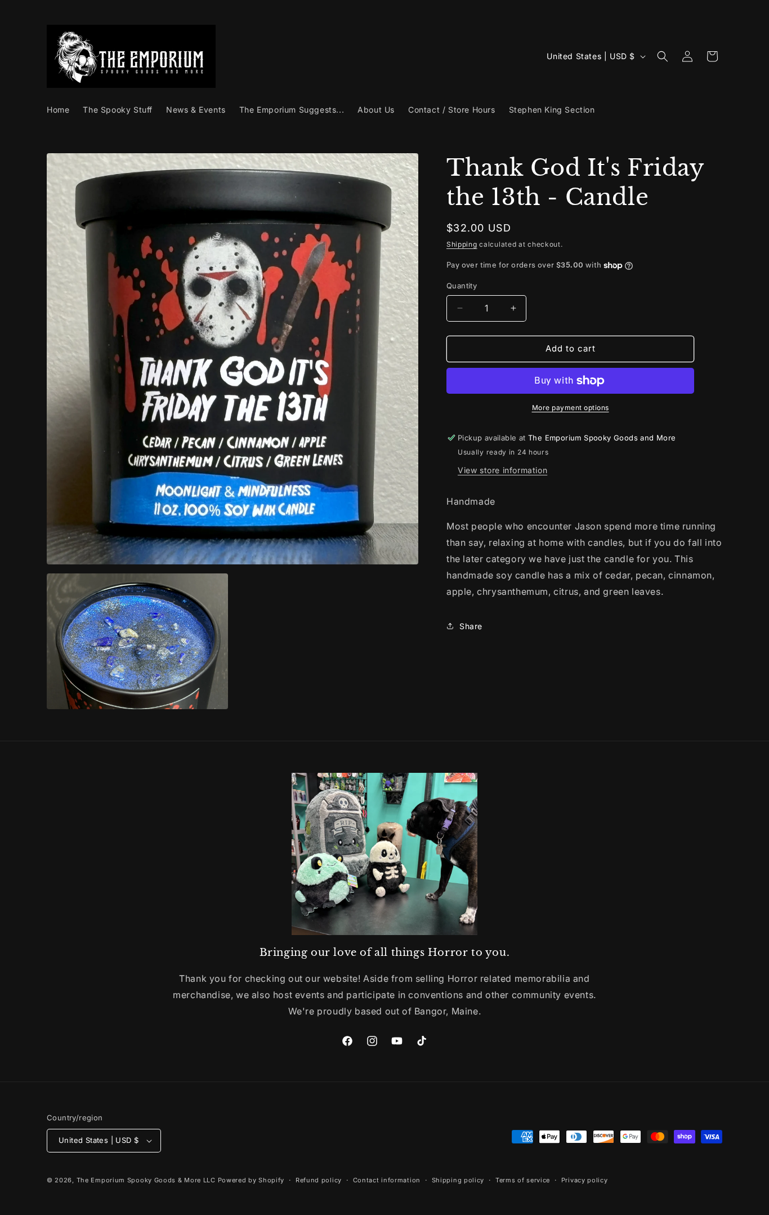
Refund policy (319, 1180)
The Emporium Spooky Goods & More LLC (146, 1180)
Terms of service (522, 1180)
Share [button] (470, 626)
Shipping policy (458, 1180)
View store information (502, 470)
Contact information (387, 1180)
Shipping (461, 244)
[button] (662, 56)
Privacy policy (584, 1180)
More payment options (570, 407)
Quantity (461, 285)
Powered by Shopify (251, 1180)
